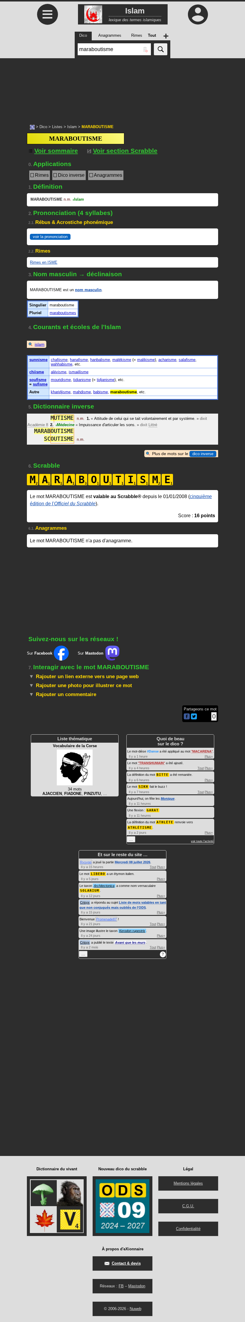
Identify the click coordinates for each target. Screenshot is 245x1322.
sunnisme (38, 359)
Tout (200, 768)
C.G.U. (188, 1206)
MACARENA (202, 751)
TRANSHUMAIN (151, 763)
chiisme (36, 372)
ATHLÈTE (165, 822)
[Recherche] (160, 49)
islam (40, 344)
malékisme (121, 359)
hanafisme (79, 359)
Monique (167, 798)
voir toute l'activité (202, 841)
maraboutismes (63, 313)
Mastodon (136, 1286)
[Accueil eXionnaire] (32, 126)
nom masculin (88, 290)
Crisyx (85, 902)
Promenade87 (106, 919)
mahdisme (82, 392)
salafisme (187, 359)
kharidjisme (61, 392)
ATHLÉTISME (140, 828)
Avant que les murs (130, 942)
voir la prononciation (50, 236)
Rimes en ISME (43, 262)
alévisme (58, 372)
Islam (72, 127)
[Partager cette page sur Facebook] (187, 716)
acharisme (167, 359)
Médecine (65, 425)
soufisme (37, 379)
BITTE (163, 775)
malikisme (146, 359)
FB (121, 1286)
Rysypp (85, 862)
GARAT (153, 810)
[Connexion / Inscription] (198, 14)
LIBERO (98, 874)
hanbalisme (100, 359)
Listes (57, 127)
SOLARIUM (89, 891)
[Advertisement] (122, 88)
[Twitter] (194, 718)
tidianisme (82, 379)
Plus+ (209, 756)
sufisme (40, 384)
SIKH (143, 787)
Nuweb (135, 1308)
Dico (43, 127)
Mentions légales (188, 1183)
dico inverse (202, 454)
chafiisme (59, 359)
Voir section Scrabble (125, 150)
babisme (100, 392)
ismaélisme (78, 372)
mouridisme (61, 379)
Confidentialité (188, 1228)
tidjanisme (105, 379)
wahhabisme (61, 364)
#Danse (153, 751)
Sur (39, 653)
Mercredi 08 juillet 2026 (132, 862)
